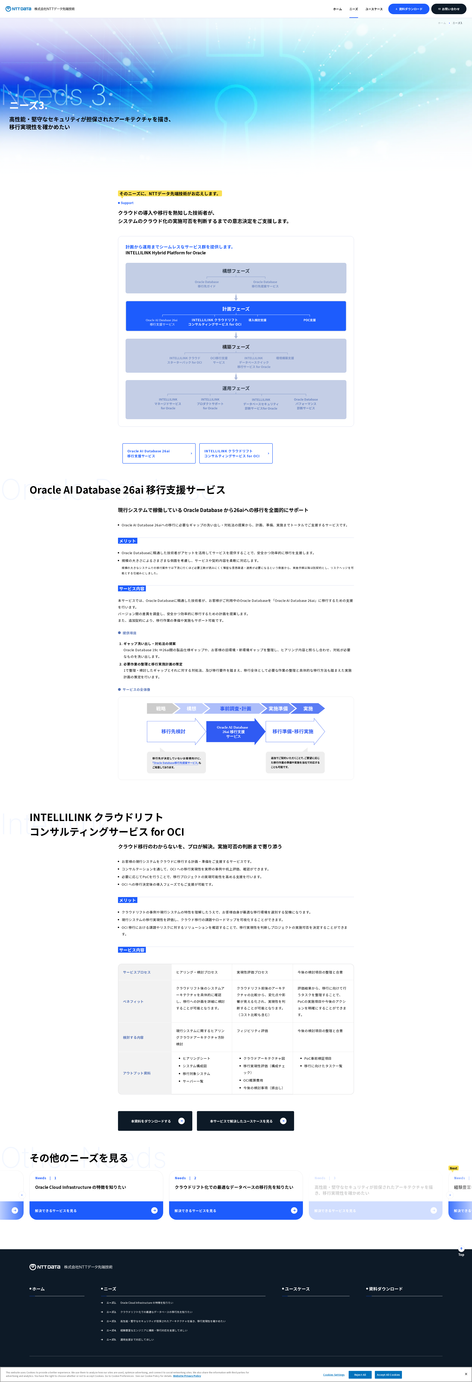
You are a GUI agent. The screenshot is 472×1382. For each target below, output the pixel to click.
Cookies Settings (334, 1374)
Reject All (360, 1374)
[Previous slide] (22, 1195)
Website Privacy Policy (187, 1376)
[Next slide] (450, 1195)
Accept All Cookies (388, 1374)
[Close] (466, 1374)
